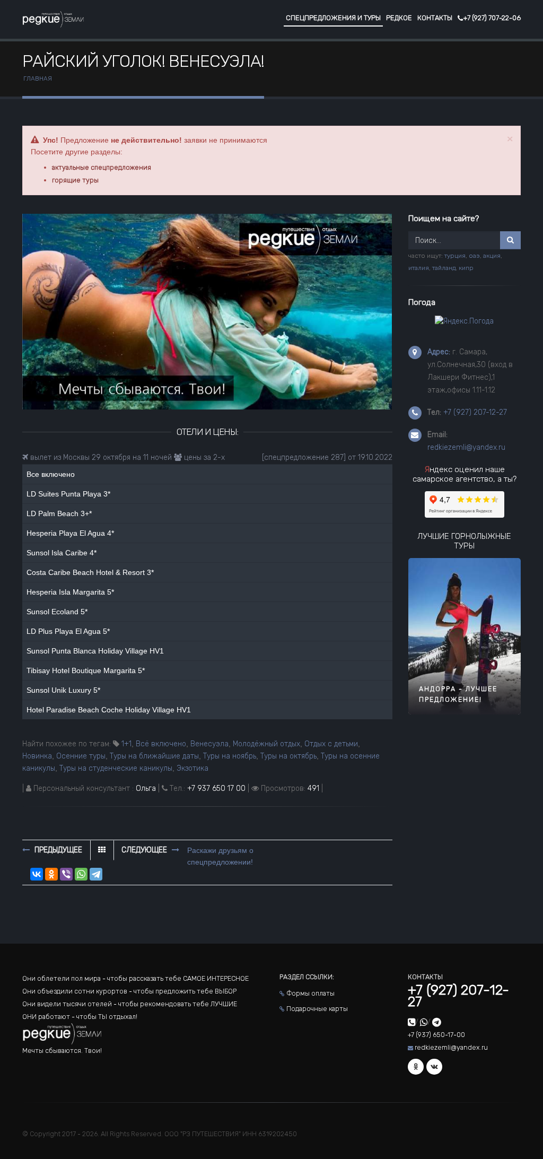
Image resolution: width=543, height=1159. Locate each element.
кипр (466, 268)
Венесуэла (209, 743)
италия (418, 268)
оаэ (474, 255)
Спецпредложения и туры (333, 18)
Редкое (399, 18)
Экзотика (192, 768)
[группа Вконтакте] (434, 1067)
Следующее (145, 850)
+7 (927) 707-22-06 (492, 18)
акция (492, 255)
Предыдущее (57, 850)
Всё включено (161, 743)
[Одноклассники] (51, 874)
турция (455, 255)
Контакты (434, 18)
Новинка (37, 756)
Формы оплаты (310, 993)
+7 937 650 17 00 (216, 788)
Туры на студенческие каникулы (115, 768)
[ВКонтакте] (36, 874)
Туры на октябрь (288, 756)
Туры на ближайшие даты (154, 756)
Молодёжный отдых (266, 743)
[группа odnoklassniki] (416, 1067)
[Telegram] (96, 874)
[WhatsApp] (81, 874)
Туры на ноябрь (229, 756)
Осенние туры (81, 756)
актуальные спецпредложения (101, 167)
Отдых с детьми (331, 743)
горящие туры (75, 180)
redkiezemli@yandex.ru (466, 447)
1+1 (126, 743)
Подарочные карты (317, 1009)
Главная (37, 78)
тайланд (444, 268)
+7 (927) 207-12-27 (475, 412)
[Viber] (66, 874)
